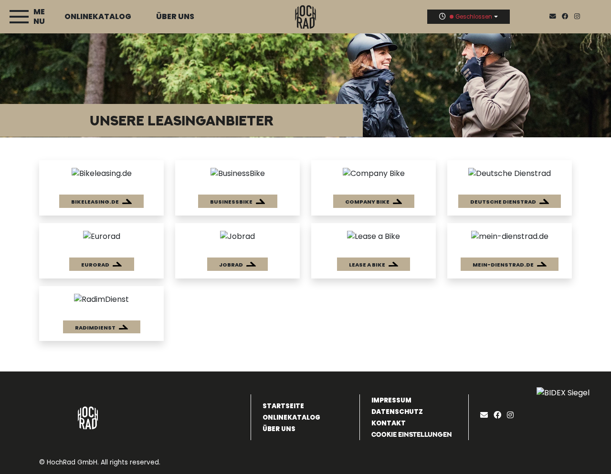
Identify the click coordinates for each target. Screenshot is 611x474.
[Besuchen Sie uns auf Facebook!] (568, 16)
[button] (101, 201)
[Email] (486, 415)
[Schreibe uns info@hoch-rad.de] (554, 16)
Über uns (175, 16)
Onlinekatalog (97, 16)
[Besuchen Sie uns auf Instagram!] (579, 16)
